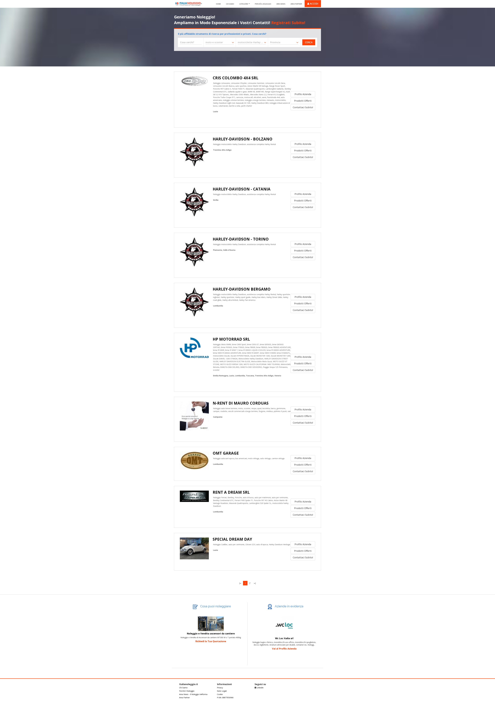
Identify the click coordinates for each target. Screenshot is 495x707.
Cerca (308, 42)
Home (218, 4)
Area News (280, 4)
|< (240, 583)
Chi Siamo (230, 4)
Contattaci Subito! (303, 107)
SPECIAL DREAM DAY (232, 539)
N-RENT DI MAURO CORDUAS (241, 403)
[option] (210, 627)
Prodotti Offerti (303, 100)
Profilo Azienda (303, 94)
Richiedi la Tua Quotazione (210, 641)
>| (255, 583)
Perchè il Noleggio (186, 691)
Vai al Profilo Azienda (284, 648)
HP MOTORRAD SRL (231, 339)
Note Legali (222, 691)
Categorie (243, 4)
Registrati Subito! (288, 22)
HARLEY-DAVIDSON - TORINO (241, 239)
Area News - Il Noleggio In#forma (193, 694)
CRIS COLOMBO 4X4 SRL (235, 77)
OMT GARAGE (226, 453)
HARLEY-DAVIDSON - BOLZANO (242, 139)
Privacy (220, 687)
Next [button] (247, 636)
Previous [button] (174, 636)
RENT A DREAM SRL (231, 492)
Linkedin (259, 687)
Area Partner (296, 4)
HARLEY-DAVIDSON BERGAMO (242, 289)
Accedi (313, 3)
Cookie (220, 694)
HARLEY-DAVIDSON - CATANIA (241, 189)
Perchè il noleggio (263, 4)
